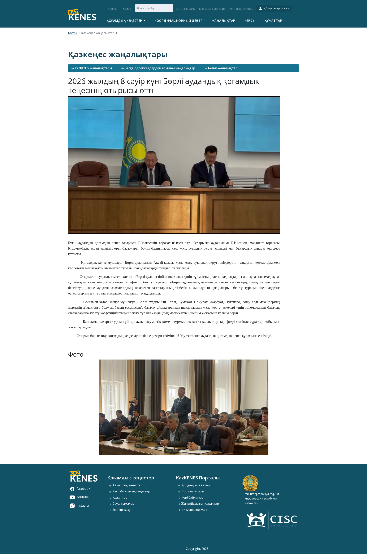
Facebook (83, 488)
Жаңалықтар (223, 21)
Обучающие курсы (241, 9)
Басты (72, 33)
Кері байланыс (192, 497)
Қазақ (127, 9)
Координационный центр (178, 21)
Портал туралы (185, 9)
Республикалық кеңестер (131, 491)
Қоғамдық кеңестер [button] (124, 21)
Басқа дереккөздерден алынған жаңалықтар (159, 68)
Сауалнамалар (123, 503)
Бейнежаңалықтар (222, 68)
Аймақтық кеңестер (127, 485)
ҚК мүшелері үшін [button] (275, 8)
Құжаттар (273, 21)
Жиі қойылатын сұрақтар (200, 503)
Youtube (82, 497)
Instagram (83, 505)
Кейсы (250, 21)
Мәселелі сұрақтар (212, 9)
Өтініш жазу (121, 510)
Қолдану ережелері (195, 485)
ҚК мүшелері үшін (194, 510)
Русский (111, 9)
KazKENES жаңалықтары (93, 68)
